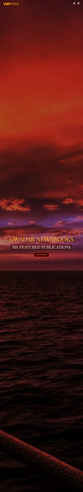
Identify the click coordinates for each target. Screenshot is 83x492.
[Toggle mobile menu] (78, 3)
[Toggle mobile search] (74, 3)
